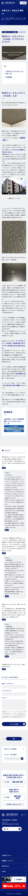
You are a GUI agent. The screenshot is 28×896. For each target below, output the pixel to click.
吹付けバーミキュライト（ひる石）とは (14, 72)
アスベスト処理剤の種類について (23, 739)
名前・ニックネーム (8, 683)
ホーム (3, 18)
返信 (4, 468)
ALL (14, 739)
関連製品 (8, 77)
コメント (4, 698)
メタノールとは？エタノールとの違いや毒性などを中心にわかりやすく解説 (5, 739)
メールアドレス (6, 691)
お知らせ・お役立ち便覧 (10, 18)
